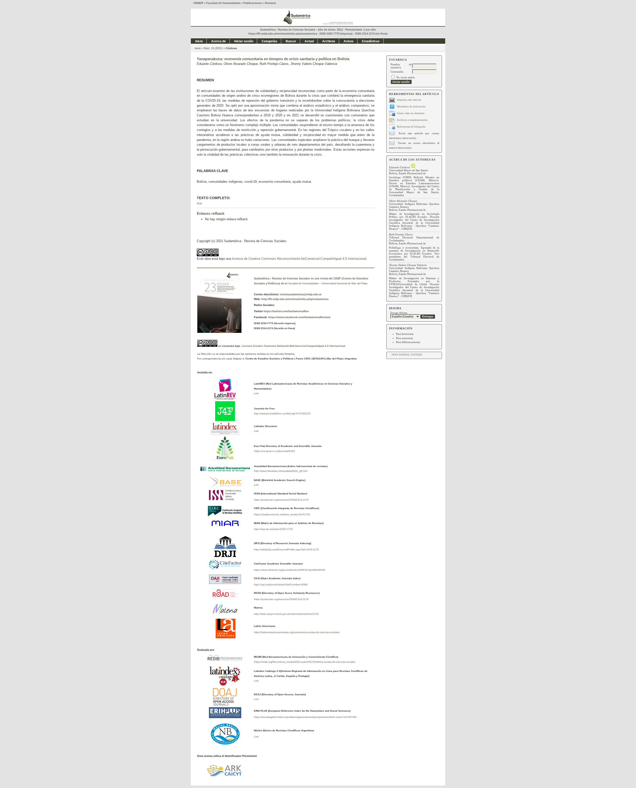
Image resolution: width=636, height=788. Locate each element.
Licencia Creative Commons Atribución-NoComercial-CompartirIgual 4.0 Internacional (293, 346)
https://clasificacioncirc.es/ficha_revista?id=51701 (282, 514)
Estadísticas (371, 41)
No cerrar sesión (405, 77)
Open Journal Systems (407, 354)
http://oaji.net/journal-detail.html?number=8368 (281, 584)
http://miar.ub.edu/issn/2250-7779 (273, 529)
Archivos (328, 41)
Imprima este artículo (409, 99)
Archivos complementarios (412, 119)
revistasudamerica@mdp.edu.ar (300, 294)
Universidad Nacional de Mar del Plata (344, 283)
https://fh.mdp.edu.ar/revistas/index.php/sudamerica (282, 33)
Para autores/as (404, 338)
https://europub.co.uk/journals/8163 (274, 451)
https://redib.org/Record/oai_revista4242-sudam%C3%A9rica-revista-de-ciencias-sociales (304, 661)
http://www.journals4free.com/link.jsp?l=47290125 (282, 413)
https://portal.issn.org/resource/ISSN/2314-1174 (281, 499)
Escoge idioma (398, 312)
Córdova (231, 48)
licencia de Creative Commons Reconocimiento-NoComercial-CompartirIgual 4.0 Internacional (299, 259)
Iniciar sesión (243, 41)
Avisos (349, 41)
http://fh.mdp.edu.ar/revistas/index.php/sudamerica (294, 299)
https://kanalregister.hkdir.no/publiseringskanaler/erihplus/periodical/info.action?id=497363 (305, 717)
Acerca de (218, 41)
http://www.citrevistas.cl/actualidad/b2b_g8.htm (280, 471)
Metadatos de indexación (411, 106)
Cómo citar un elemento (411, 112)
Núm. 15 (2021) (213, 48)
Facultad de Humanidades (303, 283)
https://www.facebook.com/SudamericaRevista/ (299, 317)
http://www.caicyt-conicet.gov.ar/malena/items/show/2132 (286, 614)
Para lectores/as (404, 333)
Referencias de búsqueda (411, 126)
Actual (309, 41)
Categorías (269, 41)
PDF (199, 203)
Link (256, 393)
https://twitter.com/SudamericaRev (286, 311)
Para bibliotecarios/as (408, 342)
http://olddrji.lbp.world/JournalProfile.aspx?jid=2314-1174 (286, 549)
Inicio (199, 41)
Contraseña (397, 71)
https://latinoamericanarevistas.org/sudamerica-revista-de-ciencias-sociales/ (297, 632)
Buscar (291, 41)
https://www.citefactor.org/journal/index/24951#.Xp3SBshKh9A (289, 570)
